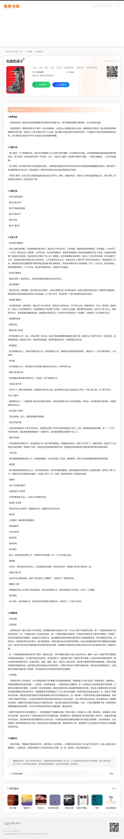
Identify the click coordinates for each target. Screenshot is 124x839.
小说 (34, 68)
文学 (40, 68)
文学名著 (29, 52)
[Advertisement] (62, 30)
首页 (21, 52)
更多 (113, 789)
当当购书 (62, 85)
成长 (52, 68)
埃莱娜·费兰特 (109, 61)
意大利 (59, 68)
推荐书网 (12, 6)
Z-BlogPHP (15, 831)
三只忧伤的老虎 (17, 774)
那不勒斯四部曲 (92, 68)
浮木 (111, 774)
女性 (46, 68)
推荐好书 (16, 761)
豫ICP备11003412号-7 (40, 834)
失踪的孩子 (39, 52)
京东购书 (43, 85)
